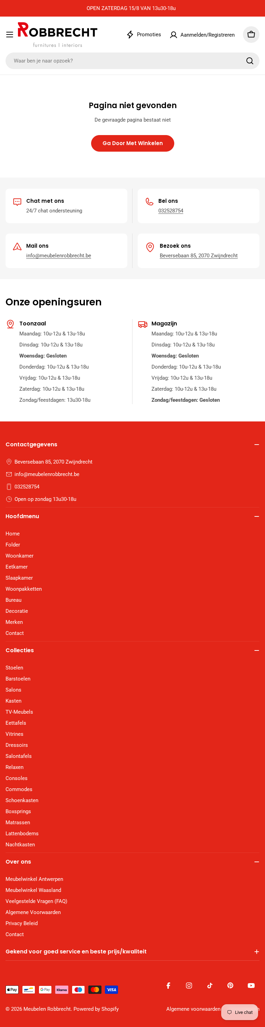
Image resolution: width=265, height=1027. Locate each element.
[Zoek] (250, 61)
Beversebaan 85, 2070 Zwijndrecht (199, 256)
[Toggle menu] (10, 34)
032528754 (170, 211)
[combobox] (132, 61)
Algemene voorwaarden (193, 1009)
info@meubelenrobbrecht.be (58, 256)
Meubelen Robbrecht (47, 1009)
